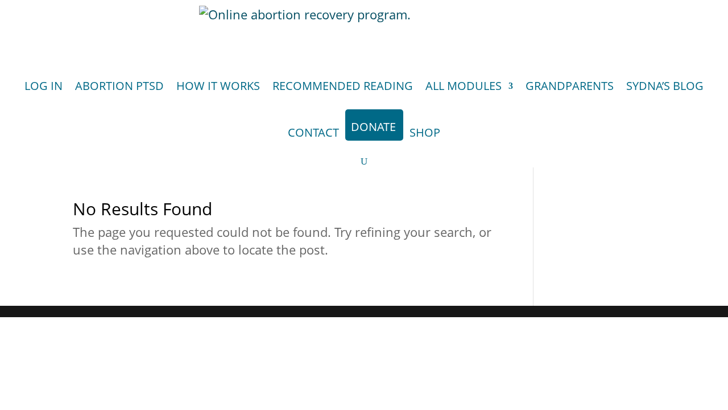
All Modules (463, 85)
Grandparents (570, 85)
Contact (313, 132)
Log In (43, 85)
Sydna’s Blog (665, 85)
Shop (425, 132)
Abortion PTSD (119, 85)
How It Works (218, 85)
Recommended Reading (342, 85)
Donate (373, 126)
